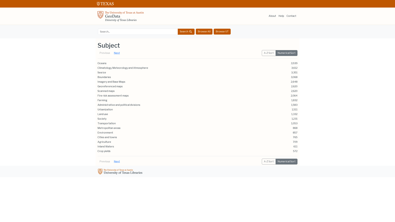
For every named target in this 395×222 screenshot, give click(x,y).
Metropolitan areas (109, 128)
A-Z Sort (269, 52)
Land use (103, 114)
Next (117, 52)
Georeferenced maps (110, 86)
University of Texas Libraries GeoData (121, 17)
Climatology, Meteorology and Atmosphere (123, 67)
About (272, 15)
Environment (105, 132)
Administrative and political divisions (119, 104)
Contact (291, 15)
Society (102, 118)
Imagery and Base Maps (111, 81)
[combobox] (138, 32)
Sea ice (102, 72)
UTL (121, 172)
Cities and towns (107, 137)
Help (281, 15)
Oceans (102, 63)
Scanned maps (106, 91)
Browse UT (222, 31)
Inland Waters (106, 146)
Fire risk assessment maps (113, 95)
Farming (102, 100)
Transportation (107, 123)
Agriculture (104, 141)
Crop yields (104, 151)
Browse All (204, 31)
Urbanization (105, 109)
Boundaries (104, 77)
